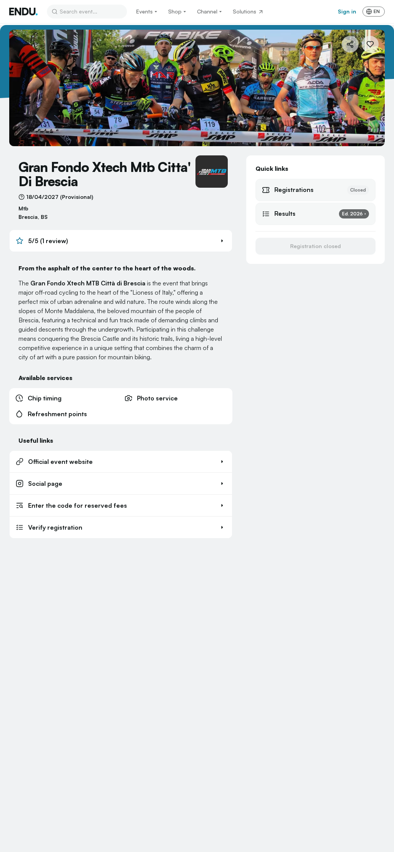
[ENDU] (23, 11)
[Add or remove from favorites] (370, 44)
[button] (121, 241)
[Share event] (350, 44)
